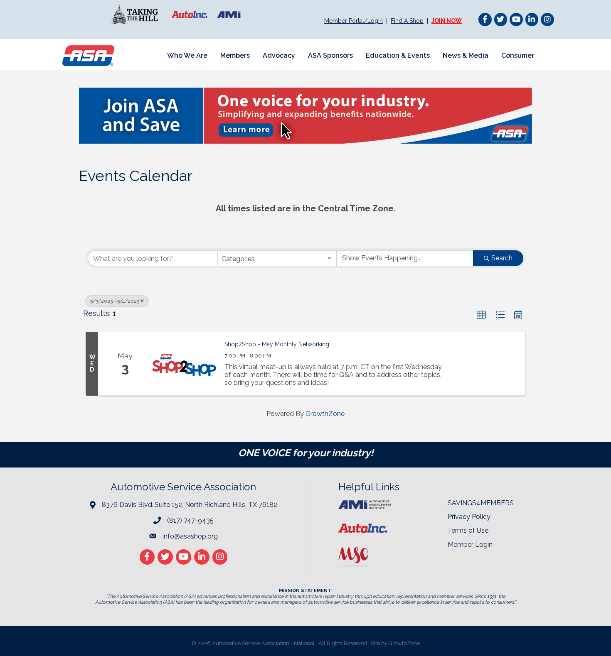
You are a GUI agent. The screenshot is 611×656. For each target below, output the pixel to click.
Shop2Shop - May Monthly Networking (276, 344)
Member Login (470, 544)
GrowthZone (325, 414)
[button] (481, 315)
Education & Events (398, 55)
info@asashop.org (190, 536)
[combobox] (277, 258)
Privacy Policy (469, 517)
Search (501, 258)
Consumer (517, 55)
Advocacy (279, 55)
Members (235, 55)
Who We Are (187, 55)
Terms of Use (468, 530)
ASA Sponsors (330, 55)
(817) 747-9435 (190, 520)
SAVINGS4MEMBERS (481, 503)
